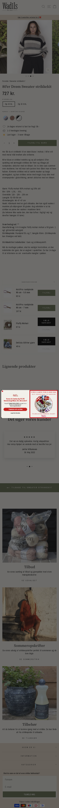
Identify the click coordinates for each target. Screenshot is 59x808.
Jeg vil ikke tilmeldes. (15, 413)
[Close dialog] (2, 391)
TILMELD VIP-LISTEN (15, 409)
